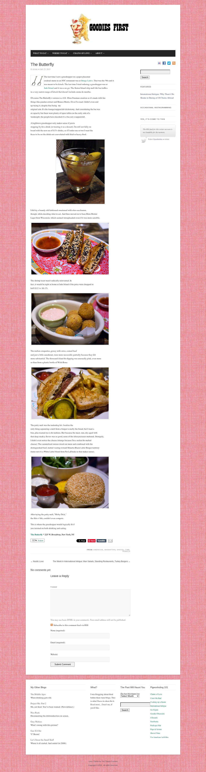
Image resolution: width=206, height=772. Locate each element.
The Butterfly (37, 534)
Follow (40, 540)
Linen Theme (94, 761)
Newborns (154, 721)
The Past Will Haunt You (130, 693)
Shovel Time (123, 550)
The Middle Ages (38, 694)
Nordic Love (38, 561)
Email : (58, 642)
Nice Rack (35, 712)
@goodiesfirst (157, 139)
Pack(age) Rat (155, 725)
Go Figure (154, 709)
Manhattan (110, 550)
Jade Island (49, 87)
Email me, (106, 704)
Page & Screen (156, 729)
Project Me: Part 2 (38, 703)
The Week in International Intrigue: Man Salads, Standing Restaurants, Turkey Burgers (90, 561)
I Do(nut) (154, 717)
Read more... (95, 704)
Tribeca (126, 551)
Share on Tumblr (101, 540)
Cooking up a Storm (158, 702)
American (98, 550)
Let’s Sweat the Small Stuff (42, 739)
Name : (58, 630)
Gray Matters (36, 721)
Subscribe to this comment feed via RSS (71, 625)
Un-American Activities (159, 737)
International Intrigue (158, 706)
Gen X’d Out (36, 730)
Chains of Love (156, 694)
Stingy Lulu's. (87, 80)
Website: (54, 654)
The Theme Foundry (110, 761)
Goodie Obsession (157, 713)
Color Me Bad (155, 698)
